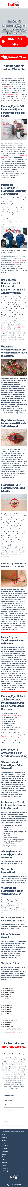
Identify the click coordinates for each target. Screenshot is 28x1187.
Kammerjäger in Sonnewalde (7, 992)
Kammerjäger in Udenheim (7, 988)
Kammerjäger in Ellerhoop (7, 1003)
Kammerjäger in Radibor (6, 1007)
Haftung (23, 1180)
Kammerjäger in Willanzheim (7, 999)
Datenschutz (14, 1180)
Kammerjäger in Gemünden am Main (9, 1020)
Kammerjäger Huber (12, 94)
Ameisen (22, 260)
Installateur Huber (16, 1032)
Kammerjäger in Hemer (6, 1024)
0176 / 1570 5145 (15, 41)
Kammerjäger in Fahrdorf (6, 1022)
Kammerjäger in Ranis (6, 994)
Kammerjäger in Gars (5, 1016)
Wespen (16, 262)
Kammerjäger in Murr (5, 984)
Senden (6, 1121)
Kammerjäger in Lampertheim (7, 990)
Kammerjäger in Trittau (6, 996)
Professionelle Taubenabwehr (12, 715)
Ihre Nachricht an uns (10, 1110)
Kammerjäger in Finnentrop (7, 986)
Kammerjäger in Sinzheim (6, 1013)
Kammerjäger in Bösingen (7, 1011)
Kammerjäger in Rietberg (6, 1009)
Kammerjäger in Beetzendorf (7, 1026)
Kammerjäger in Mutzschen (7, 1005)
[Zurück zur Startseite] (14, 4)
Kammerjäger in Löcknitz (6, 1018)
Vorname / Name (9, 1095)
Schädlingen (7, 86)
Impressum (5, 1180)
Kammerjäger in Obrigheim (7, 1001)
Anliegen (6, 1105)
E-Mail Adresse (8, 1100)
